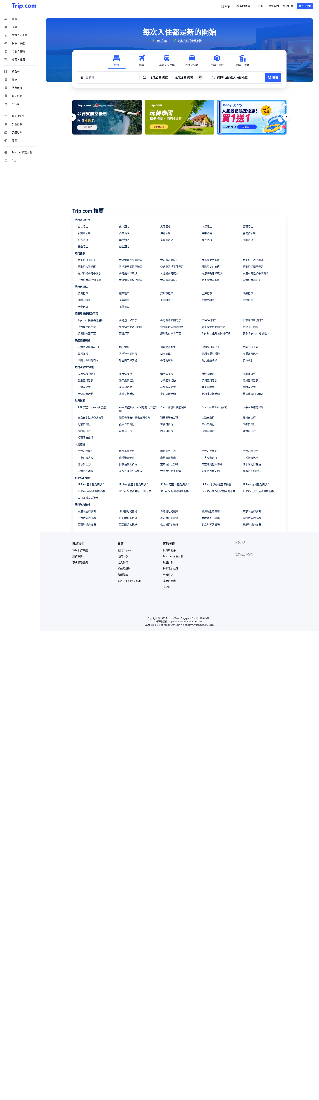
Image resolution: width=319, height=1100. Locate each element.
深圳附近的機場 (128, 511)
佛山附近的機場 (169, 524)
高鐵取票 (83, 353)
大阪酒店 (165, 226)
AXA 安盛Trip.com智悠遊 (92, 407)
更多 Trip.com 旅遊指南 (256, 333)
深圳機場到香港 (211, 353)
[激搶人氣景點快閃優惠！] (252, 117)
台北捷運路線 (209, 360)
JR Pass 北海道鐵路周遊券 (216, 484)
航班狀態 (248, 360)
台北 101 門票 (250, 326)
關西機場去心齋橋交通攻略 (134, 417)
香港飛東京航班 (211, 260)
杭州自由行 (208, 430)
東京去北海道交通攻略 (91, 417)
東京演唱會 (125, 387)
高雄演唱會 (249, 387)
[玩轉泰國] (179, 117)
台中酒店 (207, 233)
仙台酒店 (124, 246)
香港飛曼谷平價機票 (130, 260)
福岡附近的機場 (128, 524)
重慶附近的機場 (252, 524)
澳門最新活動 (127, 380)
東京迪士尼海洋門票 (130, 326)
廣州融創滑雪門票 (170, 333)
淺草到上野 (84, 464)
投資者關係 (169, 550)
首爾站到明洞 (85, 471)
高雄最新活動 (127, 393)
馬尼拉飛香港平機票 (89, 273)
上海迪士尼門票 (87, 326)
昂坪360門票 (209, 320)
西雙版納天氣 (250, 347)
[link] (226, 6)
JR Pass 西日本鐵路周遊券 (175, 484)
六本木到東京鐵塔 (170, 471)
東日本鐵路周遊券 (88, 497)
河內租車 (124, 300)
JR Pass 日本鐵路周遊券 (91, 484)
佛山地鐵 (124, 347)
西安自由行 (166, 430)
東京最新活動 (168, 393)
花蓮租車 (124, 306)
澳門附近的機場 (252, 517)
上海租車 (207, 293)
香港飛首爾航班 (169, 260)
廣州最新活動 (250, 380)
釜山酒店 (83, 246)
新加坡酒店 (84, 233)
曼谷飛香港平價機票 (171, 266)
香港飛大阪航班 (87, 266)
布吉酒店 (83, 239)
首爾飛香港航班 (252, 279)
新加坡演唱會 (168, 387)
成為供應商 (169, 580)
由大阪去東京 (209, 457)
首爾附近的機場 (87, 524)
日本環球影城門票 (253, 320)
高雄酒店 (124, 233)
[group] (159, 40)
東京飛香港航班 (211, 279)
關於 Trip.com (125, 550)
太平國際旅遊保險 (253, 407)
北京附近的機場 (211, 524)
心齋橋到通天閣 (211, 471)
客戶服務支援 (80, 550)
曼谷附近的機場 (169, 517)
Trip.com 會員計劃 (173, 556)
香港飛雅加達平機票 (130, 279)
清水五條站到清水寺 (130, 471)
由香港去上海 (168, 451)
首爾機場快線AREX (89, 347)
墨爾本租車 (208, 300)
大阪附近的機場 (211, 517)
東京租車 (165, 300)
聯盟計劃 (168, 562)
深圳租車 (83, 293)
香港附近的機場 (87, 511)
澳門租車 (248, 300)
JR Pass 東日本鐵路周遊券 (134, 484)
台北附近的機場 (128, 517)
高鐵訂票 (124, 333)
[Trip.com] (24, 6)
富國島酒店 (166, 239)
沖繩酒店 (165, 233)
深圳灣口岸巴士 (211, 347)
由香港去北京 (250, 451)
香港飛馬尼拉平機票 (130, 266)
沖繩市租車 (84, 300)
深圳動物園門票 (87, 333)
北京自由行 (84, 424)
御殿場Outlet (167, 347)
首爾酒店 (248, 226)
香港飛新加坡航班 (212, 273)
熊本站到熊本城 (252, 471)
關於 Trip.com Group (129, 580)
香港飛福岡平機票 (253, 266)
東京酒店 (124, 226)
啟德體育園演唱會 (253, 393)
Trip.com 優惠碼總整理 (91, 320)
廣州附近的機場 (211, 511)
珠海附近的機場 (169, 511)
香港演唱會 (125, 373)
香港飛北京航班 (211, 266)
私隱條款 (123, 574)
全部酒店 (168, 574)
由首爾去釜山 (168, 457)
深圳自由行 (125, 430)
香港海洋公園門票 (170, 320)
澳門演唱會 (166, 373)
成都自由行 (249, 424)
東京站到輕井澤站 (212, 464)
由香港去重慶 (127, 451)
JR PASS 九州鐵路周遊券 (174, 491)
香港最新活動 (85, 380)
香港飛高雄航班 (128, 273)
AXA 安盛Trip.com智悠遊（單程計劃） (138, 409)
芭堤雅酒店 (249, 233)
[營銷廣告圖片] (107, 117)
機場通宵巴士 (250, 353)
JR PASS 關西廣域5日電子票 (135, 491)
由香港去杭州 (250, 457)
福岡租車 (124, 293)
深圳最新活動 (209, 380)
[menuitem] (19, 19)
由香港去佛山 (127, 457)
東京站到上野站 (169, 464)
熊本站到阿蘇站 (252, 464)
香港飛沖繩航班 (169, 279)
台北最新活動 (85, 393)
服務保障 (77, 556)
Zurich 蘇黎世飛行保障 (214, 407)
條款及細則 (124, 568)
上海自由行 (208, 417)
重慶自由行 (166, 424)
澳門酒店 (124, 239)
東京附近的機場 (252, 511)
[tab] (117, 60)
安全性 (167, 586)
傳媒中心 (123, 556)
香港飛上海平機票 (253, 260)
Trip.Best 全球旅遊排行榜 (216, 333)
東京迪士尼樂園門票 (213, 326)
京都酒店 (207, 226)
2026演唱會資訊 (87, 373)
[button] (6, 6)
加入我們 (123, 562)
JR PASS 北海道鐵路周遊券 (258, 491)
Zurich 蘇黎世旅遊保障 (173, 407)
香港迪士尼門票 (128, 320)
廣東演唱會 (208, 387)
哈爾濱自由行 (85, 437)
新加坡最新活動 (211, 393)
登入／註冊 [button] (305, 6)
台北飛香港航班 (169, 273)
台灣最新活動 (168, 380)
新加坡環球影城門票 (171, 326)
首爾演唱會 (84, 387)
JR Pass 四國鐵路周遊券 (91, 491)
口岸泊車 (165, 353)
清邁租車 (248, 293)
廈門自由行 (84, 430)
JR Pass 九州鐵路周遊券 (256, 484)
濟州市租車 (166, 293)
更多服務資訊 (80, 562)
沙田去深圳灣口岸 (88, 360)
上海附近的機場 (87, 517)
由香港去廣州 (85, 451)
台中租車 (83, 306)
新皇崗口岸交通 (128, 360)
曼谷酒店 (207, 239)
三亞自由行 (208, 424)
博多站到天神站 (128, 464)
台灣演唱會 (208, 373)
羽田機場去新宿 (169, 417)
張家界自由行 (127, 424)
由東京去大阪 (85, 457)
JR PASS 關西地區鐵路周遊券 (218, 491)
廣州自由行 (249, 417)
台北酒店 (83, 226)
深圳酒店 (248, 239)
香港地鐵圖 (166, 360)
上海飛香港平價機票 (89, 279)
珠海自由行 (249, 430)
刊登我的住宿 (170, 568)
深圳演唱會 (249, 373)
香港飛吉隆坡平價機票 (256, 273)
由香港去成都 (209, 451)
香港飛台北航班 (87, 260)
